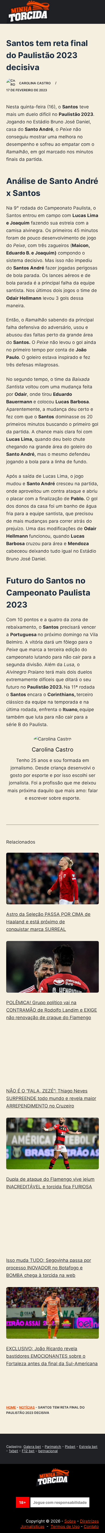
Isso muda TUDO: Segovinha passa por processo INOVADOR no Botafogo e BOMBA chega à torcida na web (48, 1268)
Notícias (27, 1407)
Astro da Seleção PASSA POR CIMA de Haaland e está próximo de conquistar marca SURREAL (48, 922)
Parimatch (53, 1446)
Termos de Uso (65, 1526)
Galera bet (32, 1446)
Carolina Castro (53, 749)
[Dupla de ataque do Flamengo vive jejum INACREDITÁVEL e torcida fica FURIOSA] (52, 1143)
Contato (91, 1526)
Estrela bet (88, 1446)
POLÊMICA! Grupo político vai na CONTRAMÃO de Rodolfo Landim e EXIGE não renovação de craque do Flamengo (51, 1010)
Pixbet (70, 1446)
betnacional (48, 1451)
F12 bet (28, 1451)
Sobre (70, 1521)
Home (11, 1407)
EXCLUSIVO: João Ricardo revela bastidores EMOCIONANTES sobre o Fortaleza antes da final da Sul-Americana (52, 1356)
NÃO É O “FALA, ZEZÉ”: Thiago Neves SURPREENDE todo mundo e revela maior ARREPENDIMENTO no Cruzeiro (51, 1098)
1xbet (13, 1451)
